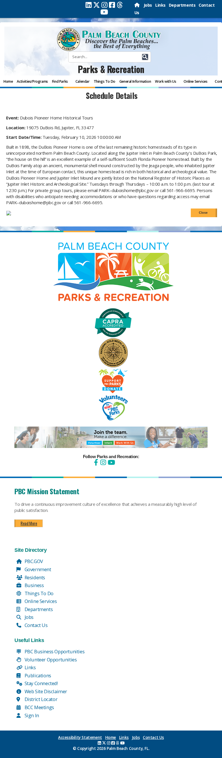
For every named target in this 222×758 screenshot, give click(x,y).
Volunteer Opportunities (50, 659)
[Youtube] (104, 11)
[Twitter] (96, 5)
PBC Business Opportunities (53, 651)
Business (33, 585)
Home (110, 737)
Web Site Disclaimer (45, 691)
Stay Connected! (40, 683)
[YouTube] (111, 462)
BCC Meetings (38, 707)
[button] (145, 57)
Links (160, 5)
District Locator (40, 699)
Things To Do (38, 593)
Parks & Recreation (111, 68)
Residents (34, 577)
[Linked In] (89, 5)
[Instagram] (104, 5)
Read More (29, 523)
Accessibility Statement (80, 737)
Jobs (148, 5)
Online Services (40, 601)
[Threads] (120, 5)
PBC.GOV (33, 561)
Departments (182, 5)
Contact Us (35, 625)
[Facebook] (112, 5)
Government (37, 569)
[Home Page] (137, 5)
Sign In (31, 715)
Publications (37, 675)
